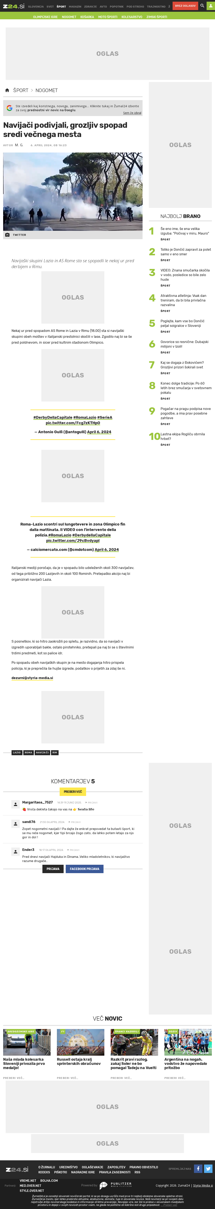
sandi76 (28, 822)
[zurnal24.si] (13, 6)
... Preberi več (169, 1205)
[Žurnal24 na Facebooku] (198, 1169)
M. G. (19, 145)
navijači (42, 752)
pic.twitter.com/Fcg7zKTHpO (73, 423)
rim (54, 752)
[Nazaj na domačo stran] (7, 90)
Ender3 (28, 850)
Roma (28, 752)
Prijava (53, 869)
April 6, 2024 (99, 432)
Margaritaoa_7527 (37, 802)
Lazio (17, 752)
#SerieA (104, 417)
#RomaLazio (84, 417)
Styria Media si (203, 1185)
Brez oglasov (185, 5)
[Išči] (202, 6)
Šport (20, 90)
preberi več (73, 792)
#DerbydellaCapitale (91, 535)
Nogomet (46, 90)
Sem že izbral (132, 113)
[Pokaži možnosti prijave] (211, 6)
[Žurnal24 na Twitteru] (208, 1169)
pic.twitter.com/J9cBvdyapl (73, 540)
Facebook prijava (84, 869)
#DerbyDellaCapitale (52, 417)
